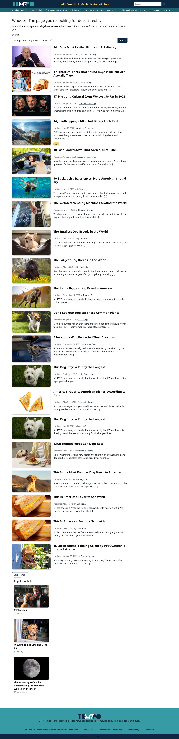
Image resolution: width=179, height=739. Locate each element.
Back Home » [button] (20, 574)
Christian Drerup (85, 210)
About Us (88, 729)
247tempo (81, 189)
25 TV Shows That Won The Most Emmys (94, 10)
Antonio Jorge (86, 82)
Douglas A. (88, 295)
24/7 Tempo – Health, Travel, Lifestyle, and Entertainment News (51, 729)
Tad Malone (85, 238)
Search (15, 34)
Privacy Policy (133, 729)
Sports (106, 4)
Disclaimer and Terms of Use (110, 729)
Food (76, 4)
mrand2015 (82, 528)
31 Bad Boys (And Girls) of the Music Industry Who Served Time (51, 10)
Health (63, 4)
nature (56, 144)
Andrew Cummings (88, 54)
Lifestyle (84, 4)
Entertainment (96, 4)
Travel (69, 4)
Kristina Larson (87, 556)
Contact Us (149, 729)
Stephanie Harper (86, 402)
